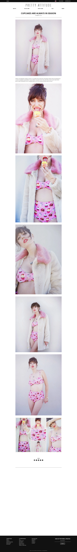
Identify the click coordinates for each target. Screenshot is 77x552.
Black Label (27, 8)
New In (14, 8)
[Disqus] (38, 485)
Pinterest (33, 543)
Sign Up (62, 543)
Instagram (34, 539)
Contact (8, 540)
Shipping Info (21, 540)
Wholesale (8, 544)
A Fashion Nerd (50, 78)
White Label (40, 8)
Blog (63, 8)
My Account (61, 1)
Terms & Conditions (22, 545)
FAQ (19, 539)
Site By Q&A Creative (44, 550)
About (7, 539)
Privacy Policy (21, 544)
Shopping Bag (68, 1)
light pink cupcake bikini (24, 79)
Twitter (33, 540)
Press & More (8, 543)
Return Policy (21, 543)
